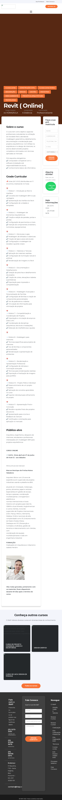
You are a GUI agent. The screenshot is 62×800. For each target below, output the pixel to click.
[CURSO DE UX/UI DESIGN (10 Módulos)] (17, 666)
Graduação (56, 728)
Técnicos (56, 744)
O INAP (53, 704)
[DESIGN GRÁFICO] (45, 638)
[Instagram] (60, 1)
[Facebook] (57, 1)
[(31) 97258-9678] (6, 740)
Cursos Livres (55, 748)
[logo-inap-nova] (8, 6)
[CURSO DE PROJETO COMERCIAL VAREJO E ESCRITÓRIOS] (17, 638)
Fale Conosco (54, 768)
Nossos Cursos (53, 718)
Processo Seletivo (54, 762)
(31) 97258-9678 (11, 742)
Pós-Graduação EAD (56, 739)
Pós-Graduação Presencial (56, 732)
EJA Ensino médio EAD (55, 754)
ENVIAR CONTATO (33, 739)
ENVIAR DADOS (51, 158)
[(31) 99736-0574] (6, 752)
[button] (59, 6)
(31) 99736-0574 (11, 754)
